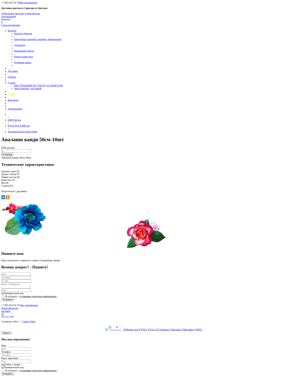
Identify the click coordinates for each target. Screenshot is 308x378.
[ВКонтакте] (3, 197)
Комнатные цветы (24, 51)
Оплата (12, 77)
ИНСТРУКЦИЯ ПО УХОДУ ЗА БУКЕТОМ (38, 85)
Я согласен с (31, 296)
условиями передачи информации (38, 296)
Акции (11, 94)
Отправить (8, 299)
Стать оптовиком (10, 25)
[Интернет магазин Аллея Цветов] (20, 13)
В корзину (7, 154)
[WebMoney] (106, 329)
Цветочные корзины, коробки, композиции (37, 39)
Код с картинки (9, 358)
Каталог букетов (23, 33)
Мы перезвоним (28, 2)
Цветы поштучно (23, 56)
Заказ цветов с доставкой (28, 88)
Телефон (6, 352)
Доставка (13, 71)
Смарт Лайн (28, 321)
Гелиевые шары (22, 62)
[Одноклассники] (8, 197)
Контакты (13, 100)
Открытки (19, 45)
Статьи (11, 82)
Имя (3, 345)
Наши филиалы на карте (9, 309)
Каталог (12, 30)
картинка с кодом (10, 364)
